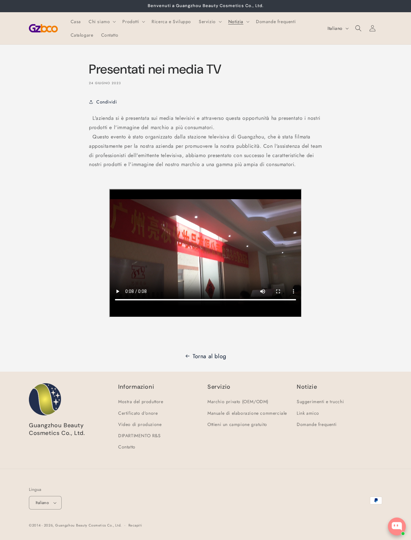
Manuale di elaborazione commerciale (247, 413)
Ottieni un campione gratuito (237, 424)
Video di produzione (140, 424)
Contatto (127, 447)
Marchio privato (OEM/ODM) (237, 401)
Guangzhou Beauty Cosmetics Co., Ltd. (88, 525)
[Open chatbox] (397, 527)
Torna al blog (209, 356)
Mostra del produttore (140, 401)
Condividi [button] (106, 102)
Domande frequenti (317, 424)
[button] (101, 21)
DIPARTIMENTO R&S (139, 435)
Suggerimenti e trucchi (320, 401)
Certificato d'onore (138, 413)
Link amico (308, 413)
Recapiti (135, 525)
